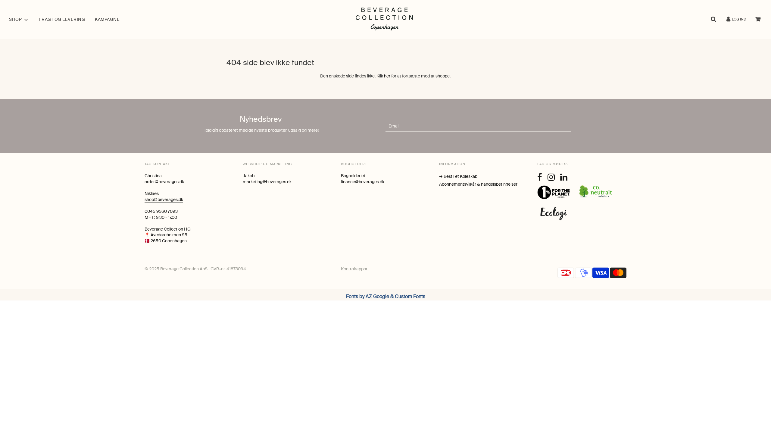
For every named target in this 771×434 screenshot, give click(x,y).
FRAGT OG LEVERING (62, 19)
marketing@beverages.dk (267, 181)
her (387, 76)
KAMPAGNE (107, 19)
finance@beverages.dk (362, 181)
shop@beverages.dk (164, 199)
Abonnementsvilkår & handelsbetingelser (478, 184)
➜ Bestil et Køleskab (458, 176)
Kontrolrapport (355, 269)
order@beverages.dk (164, 181)
